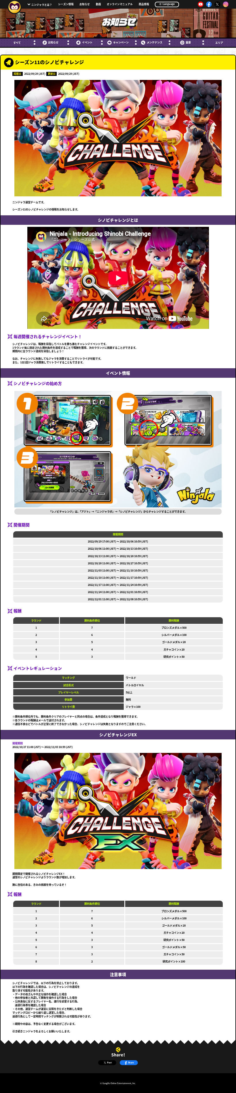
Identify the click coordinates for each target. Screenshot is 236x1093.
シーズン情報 (66, 4)
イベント (87, 42)
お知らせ (84, 4)
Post (109, 1062)
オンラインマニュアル (120, 4)
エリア (219, 43)
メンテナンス (154, 42)
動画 (98, 4)
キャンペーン (120, 42)
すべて (17, 43)
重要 (188, 42)
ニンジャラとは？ (41, 5)
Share (131, 1062)
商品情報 (144, 4)
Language (168, 4)
